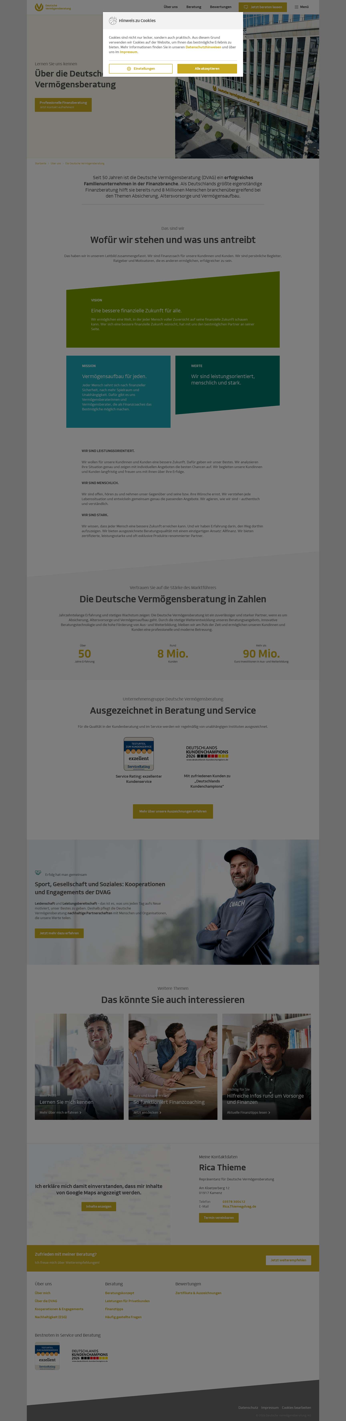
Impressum (128, 52)
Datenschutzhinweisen (203, 47)
